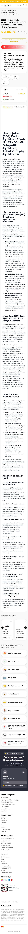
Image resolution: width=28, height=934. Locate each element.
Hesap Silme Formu (6, 872)
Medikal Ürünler (12, 10)
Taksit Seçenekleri (20, 107)
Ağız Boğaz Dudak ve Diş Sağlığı (9, 800)
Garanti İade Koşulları (7, 847)
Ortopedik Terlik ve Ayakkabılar (10, 14)
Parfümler (4, 811)
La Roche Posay (5, 829)
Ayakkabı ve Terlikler (6, 802)
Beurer (3, 818)
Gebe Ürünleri (5, 806)
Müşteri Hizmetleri (6, 868)
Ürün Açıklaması (8, 107)
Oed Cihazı (15, 902)
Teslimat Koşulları (6, 841)
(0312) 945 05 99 (20, 735)
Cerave (3, 825)
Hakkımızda (4, 863)
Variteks (3, 831)
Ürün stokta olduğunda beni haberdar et (14, 41)
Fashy (2, 827)
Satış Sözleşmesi (5, 845)
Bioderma (3, 822)
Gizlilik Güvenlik (5, 850)
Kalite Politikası (5, 857)
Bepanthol (4, 820)
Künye (2, 861)
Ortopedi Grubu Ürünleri (9, 12)
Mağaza (3, 870)
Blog (2, 859)
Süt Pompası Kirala (6, 906)
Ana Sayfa (3, 10)
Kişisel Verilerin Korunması (8, 838)
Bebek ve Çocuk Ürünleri (7, 804)
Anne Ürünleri (4, 797)
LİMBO (3, 20)
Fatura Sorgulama (6, 866)
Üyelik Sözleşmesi (6, 843)
